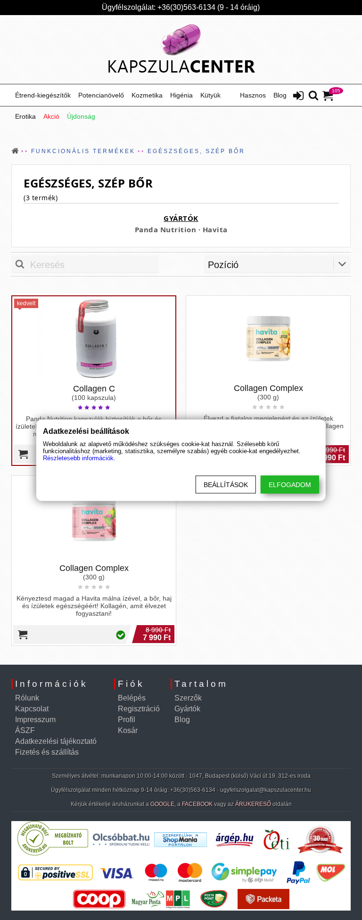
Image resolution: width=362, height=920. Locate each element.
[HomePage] (181, 49)
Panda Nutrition (166, 229)
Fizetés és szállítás (47, 752)
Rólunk (27, 698)
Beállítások (226, 484)
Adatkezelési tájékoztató (56, 741)
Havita (215, 229)
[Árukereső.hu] (52, 853)
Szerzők (188, 698)
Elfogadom (290, 484)
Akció (51, 116)
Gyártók (187, 709)
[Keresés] (313, 96)
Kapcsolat (32, 709)
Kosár (128, 730)
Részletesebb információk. (79, 457)
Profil (126, 720)
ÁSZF (25, 730)
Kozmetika (147, 95)
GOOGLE (162, 804)
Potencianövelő (101, 95)
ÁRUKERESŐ (253, 804)
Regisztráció (139, 709)
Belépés (132, 698)
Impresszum (35, 720)
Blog (280, 95)
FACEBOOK (197, 804)
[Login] (298, 97)
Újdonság (81, 116)
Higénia (181, 95)
